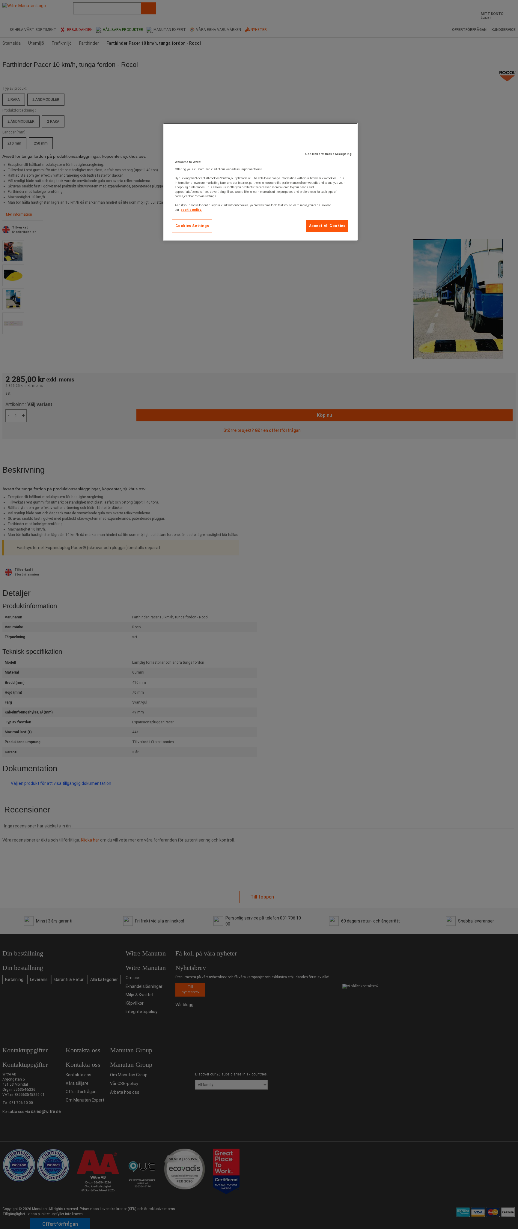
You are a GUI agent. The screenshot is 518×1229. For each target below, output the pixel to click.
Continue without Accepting (328, 154)
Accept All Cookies (327, 226)
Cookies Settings (192, 226)
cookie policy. (191, 209)
